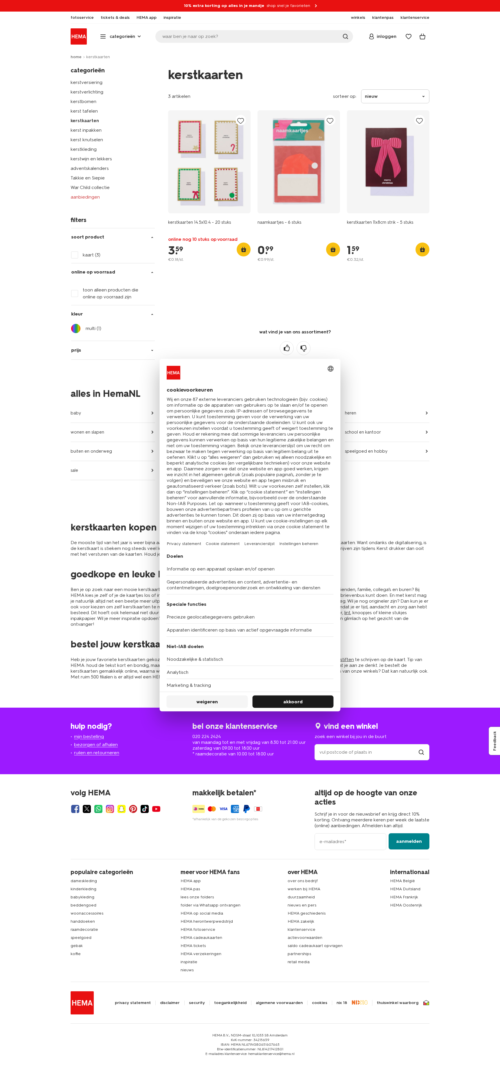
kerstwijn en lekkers (91, 158)
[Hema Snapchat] (121, 809)
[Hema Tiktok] (145, 809)
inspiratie (189, 961)
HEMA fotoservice (198, 929)
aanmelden (409, 841)
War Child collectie (90, 187)
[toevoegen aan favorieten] (241, 120)
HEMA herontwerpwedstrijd (207, 921)
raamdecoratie (84, 929)
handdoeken (83, 921)
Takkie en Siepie (88, 178)
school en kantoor (363, 432)
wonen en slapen (87, 432)
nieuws (187, 970)
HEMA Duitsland (405, 889)
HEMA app (191, 880)
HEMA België (402, 880)
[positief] (287, 348)
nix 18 (342, 1003)
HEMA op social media (202, 913)
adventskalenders (90, 168)
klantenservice (301, 929)
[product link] (209, 161)
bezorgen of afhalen (96, 744)
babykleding (82, 897)
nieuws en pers (302, 905)
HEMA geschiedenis (307, 913)
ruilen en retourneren (96, 752)
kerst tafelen (84, 111)
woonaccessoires (87, 913)
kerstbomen (83, 101)
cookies (319, 1003)
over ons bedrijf (303, 880)
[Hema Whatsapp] (98, 809)
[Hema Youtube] (156, 809)
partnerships (299, 953)
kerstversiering (86, 82)
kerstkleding (84, 149)
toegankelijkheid (230, 1003)
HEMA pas (190, 889)
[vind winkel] (421, 752)
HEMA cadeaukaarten (201, 937)
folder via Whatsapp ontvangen (210, 905)
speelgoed (81, 937)
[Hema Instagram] (110, 809)
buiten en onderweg (91, 451)
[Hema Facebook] (75, 809)
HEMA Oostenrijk (406, 905)
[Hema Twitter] (87, 809)
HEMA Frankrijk (404, 897)
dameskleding (84, 880)
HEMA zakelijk (301, 921)
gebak (77, 945)
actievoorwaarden (305, 937)
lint (347, 612)
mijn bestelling (89, 736)
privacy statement (133, 1003)
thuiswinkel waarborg (397, 1003)
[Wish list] (409, 36)
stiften (347, 659)
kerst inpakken (86, 130)
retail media (299, 961)
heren (350, 413)
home (76, 56)
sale (74, 470)
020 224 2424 (206, 736)
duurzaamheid (301, 897)
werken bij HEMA (304, 889)
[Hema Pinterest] (133, 809)
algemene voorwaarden (279, 1003)
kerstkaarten (85, 120)
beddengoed (83, 905)
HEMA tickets (193, 945)
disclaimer (170, 1003)
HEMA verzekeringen (201, 953)
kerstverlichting (87, 92)
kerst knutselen (87, 139)
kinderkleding (83, 889)
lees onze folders (197, 897)
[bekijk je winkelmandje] (422, 36)
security (197, 1003)
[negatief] (303, 348)
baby (76, 413)
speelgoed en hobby (366, 451)
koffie (76, 953)
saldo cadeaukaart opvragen (315, 945)
